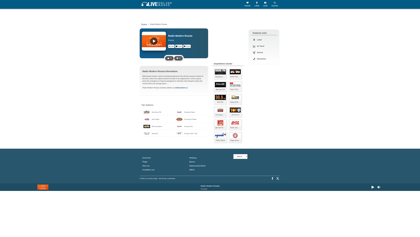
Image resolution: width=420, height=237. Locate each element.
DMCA (192, 170)
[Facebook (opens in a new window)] (272, 178)
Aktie (172, 46)
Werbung (192, 158)
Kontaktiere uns (148, 170)
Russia (144, 24)
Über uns (146, 166)
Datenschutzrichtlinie (197, 166)
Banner (192, 162)
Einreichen (146, 158)
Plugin (144, 162)
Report (180, 46)
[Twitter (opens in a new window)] (277, 178)
